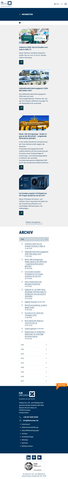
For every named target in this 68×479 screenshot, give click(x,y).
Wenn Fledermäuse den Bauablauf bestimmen (33, 283)
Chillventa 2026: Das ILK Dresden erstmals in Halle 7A (35, 245)
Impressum (26, 424)
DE (55, 4)
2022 (22, 358)
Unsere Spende (30, 328)
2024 (22, 349)
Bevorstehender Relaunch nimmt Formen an (34, 322)
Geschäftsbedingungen (30, 430)
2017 (22, 381)
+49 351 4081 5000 (30, 417)
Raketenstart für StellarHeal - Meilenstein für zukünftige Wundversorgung (35, 334)
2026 (22, 239)
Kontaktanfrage (27, 437)
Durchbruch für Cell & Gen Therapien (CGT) (34, 314)
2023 (22, 354)
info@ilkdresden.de (30, 420)
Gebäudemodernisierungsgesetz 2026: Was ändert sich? (36, 253)
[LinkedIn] (28, 457)
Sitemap (25, 440)
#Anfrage (62, 385)
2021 (22, 363)
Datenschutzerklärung (30, 427)
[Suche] (61, 4)
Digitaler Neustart (31, 302)
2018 (22, 376)
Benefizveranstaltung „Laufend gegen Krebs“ (36, 306)
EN (58, 4)
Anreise (24, 434)
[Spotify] (34, 457)
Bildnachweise (27, 446)
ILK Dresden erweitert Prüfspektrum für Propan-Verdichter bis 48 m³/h (34, 274)
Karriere (25, 443)
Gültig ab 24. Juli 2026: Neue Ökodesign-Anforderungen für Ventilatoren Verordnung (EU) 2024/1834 (35, 293)
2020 (22, 367)
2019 (22, 372)
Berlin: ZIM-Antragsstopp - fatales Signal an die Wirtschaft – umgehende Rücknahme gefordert (36, 263)
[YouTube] (39, 457)
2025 (22, 345)
